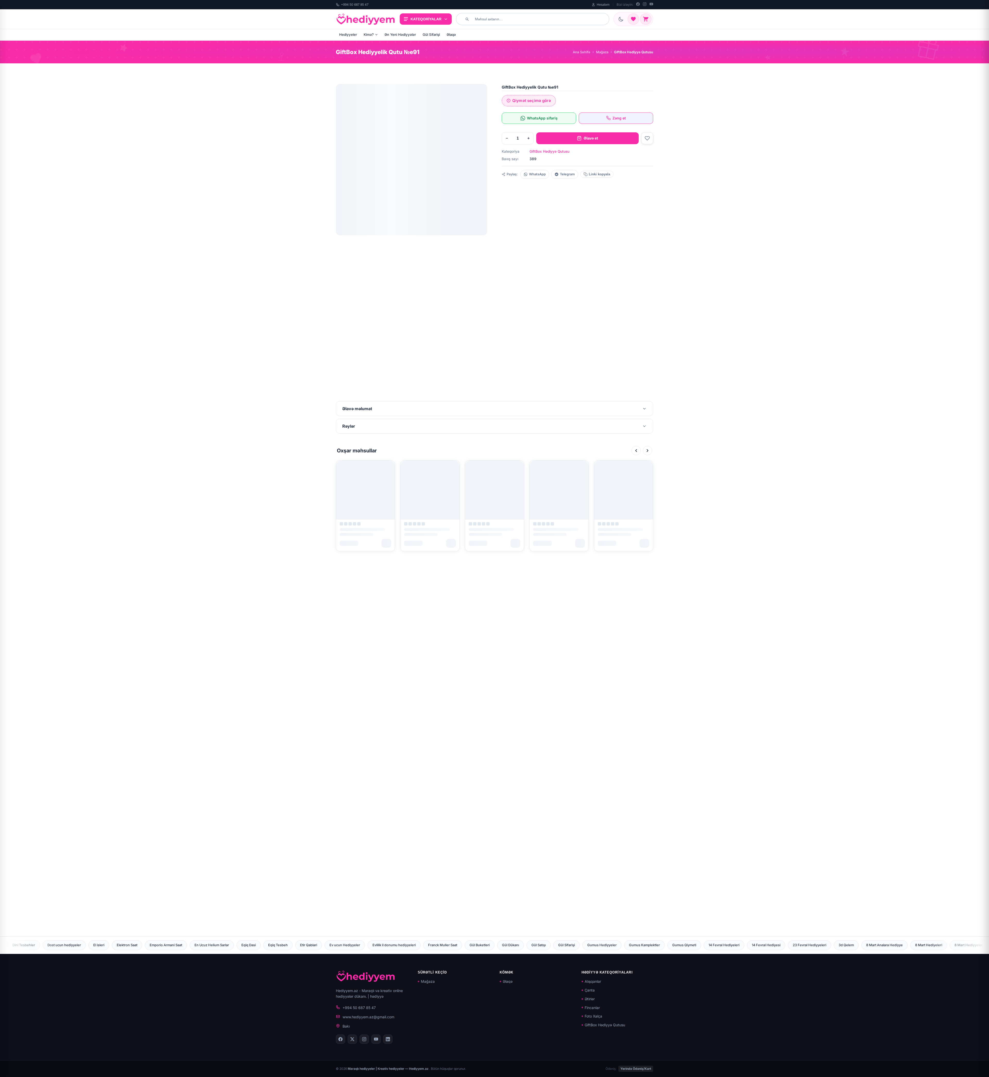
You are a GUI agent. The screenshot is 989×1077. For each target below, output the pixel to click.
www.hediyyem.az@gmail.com (368, 1017)
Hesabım (603, 4)
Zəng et (619, 118)
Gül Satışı (326, 945)
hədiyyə (376, 996)
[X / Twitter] (352, 1039)
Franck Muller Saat (230, 945)
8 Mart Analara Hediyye (672, 945)
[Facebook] (638, 4)
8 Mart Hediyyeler (756, 945)
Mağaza (602, 52)
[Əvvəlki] (636, 450)
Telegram (567, 174)
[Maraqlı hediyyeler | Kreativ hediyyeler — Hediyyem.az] (366, 19)
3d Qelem (634, 945)
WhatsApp (537, 174)
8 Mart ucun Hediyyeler (915, 945)
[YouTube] (651, 4)
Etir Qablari (96, 945)
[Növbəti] (647, 450)
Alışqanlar (593, 981)
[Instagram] (644, 4)
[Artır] (528, 138)
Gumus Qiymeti (472, 945)
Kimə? (369, 34)
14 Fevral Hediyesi (554, 945)
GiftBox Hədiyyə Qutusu (549, 151)
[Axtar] (467, 19)
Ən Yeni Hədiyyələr (400, 34)
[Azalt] (507, 138)
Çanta (590, 990)
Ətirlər (590, 999)
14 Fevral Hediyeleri (511, 945)
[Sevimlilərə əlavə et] (647, 138)
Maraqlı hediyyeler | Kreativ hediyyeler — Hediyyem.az (388, 1069)
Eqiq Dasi (36, 945)
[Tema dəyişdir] (621, 19)
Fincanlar (592, 1007)
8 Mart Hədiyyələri (836, 945)
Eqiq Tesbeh (65, 945)
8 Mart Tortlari (873, 945)
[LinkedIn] (388, 1039)
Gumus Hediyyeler (389, 945)
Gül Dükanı (298, 945)
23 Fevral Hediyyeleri (597, 945)
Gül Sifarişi (431, 34)
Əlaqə (451, 34)
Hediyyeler (348, 34)
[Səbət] (645, 19)
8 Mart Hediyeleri (716, 945)
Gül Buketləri (267, 945)
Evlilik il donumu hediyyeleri (181, 945)
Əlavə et (591, 138)
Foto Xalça (593, 1016)
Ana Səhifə (581, 52)
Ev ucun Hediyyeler (132, 945)
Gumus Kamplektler (432, 945)
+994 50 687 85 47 (355, 4)
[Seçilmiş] (633, 19)
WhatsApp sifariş (542, 118)
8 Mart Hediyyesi (796, 945)
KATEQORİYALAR (426, 19)
